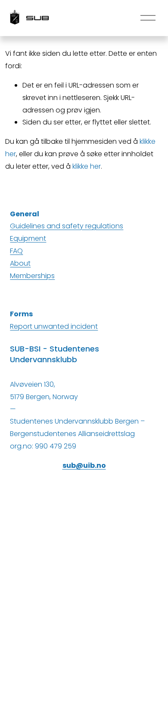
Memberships (32, 276)
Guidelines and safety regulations (66, 226)
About (20, 263)
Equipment (28, 238)
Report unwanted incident (54, 326)
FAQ (16, 251)
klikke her (86, 166)
